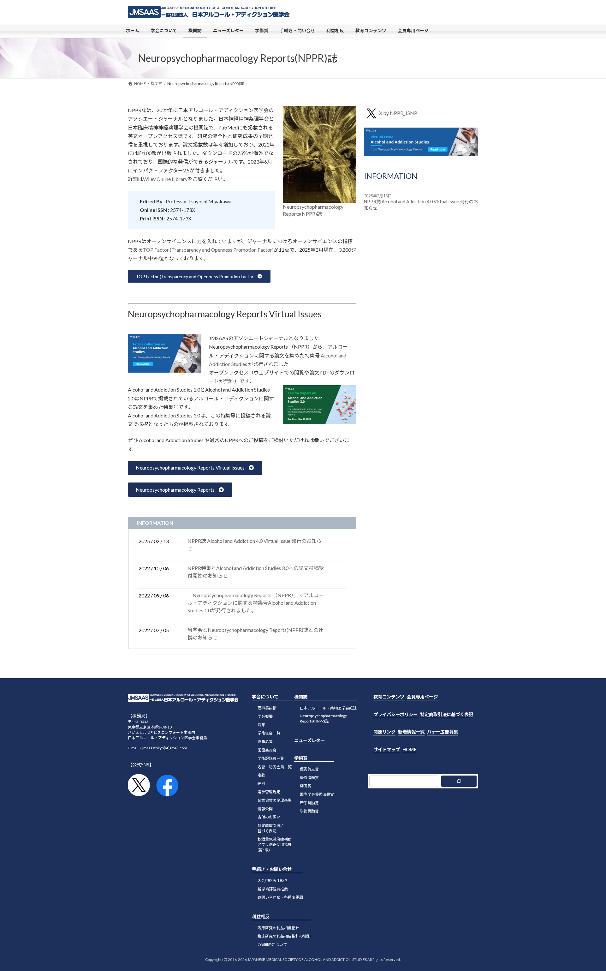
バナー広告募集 (442, 731)
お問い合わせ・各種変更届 (280, 897)
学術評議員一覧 (271, 758)
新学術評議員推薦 (273, 889)
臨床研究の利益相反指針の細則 (284, 936)
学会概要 (265, 716)
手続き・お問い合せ (272, 869)
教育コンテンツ (388, 696)
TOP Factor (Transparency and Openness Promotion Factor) (208, 250)
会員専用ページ (422, 696)
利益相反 (261, 916)
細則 (261, 783)
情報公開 (265, 808)
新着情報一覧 (411, 731)
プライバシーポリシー (395, 714)
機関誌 (300, 696)
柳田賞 (305, 785)
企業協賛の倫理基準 (275, 800)
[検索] (459, 781)
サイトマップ (386, 749)
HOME (409, 749)
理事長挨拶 (267, 708)
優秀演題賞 (309, 777)
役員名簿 (265, 741)
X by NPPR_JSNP (398, 113)
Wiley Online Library (165, 179)
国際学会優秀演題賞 (317, 794)
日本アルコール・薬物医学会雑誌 (328, 708)
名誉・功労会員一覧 (275, 766)
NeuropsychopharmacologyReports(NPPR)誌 (323, 718)
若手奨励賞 (309, 802)
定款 (261, 775)
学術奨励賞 (309, 811)
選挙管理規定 (269, 792)
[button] (199, 276)
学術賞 (300, 758)
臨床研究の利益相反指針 (278, 928)
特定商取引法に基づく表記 (271, 828)
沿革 (261, 724)
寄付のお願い (269, 817)
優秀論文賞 (309, 769)
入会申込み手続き (273, 880)
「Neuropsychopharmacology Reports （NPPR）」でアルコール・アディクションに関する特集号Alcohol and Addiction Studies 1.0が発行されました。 (255, 602)
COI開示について (272, 944)
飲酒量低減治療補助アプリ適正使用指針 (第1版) (275, 844)
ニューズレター (309, 740)
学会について (265, 696)
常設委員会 (267, 750)
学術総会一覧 (269, 733)
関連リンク (384, 731)
